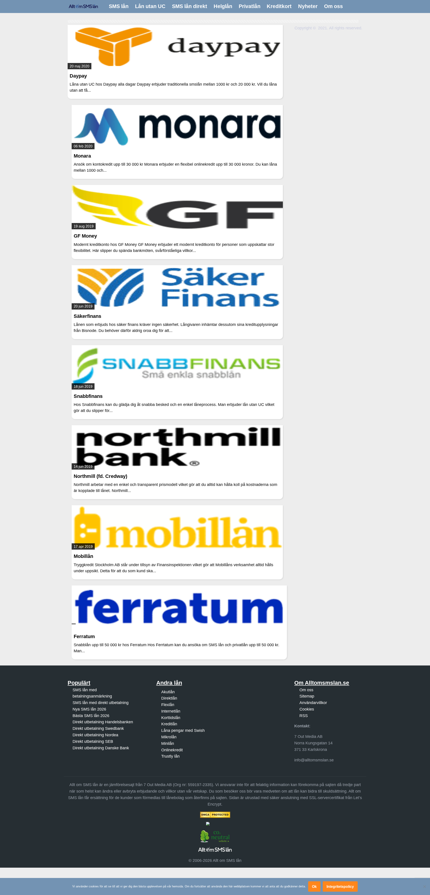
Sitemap (306, 696)
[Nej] (424, 886)
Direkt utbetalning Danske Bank (101, 747)
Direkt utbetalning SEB (93, 741)
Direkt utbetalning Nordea (95, 735)
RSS (303, 715)
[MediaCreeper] (215, 823)
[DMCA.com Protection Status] (215, 814)
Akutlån (168, 691)
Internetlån (170, 711)
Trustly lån (170, 756)
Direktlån (169, 698)
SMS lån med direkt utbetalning (101, 702)
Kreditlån (169, 724)
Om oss (306, 689)
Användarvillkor (313, 702)
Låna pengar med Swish (183, 730)
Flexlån (167, 704)
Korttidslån (170, 717)
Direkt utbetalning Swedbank (98, 728)
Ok (314, 886)
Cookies (306, 709)
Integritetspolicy (340, 886)
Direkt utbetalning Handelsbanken (103, 722)
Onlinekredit (172, 750)
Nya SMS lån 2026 (89, 709)
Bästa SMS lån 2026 (91, 715)
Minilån (167, 743)
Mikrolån (168, 737)
